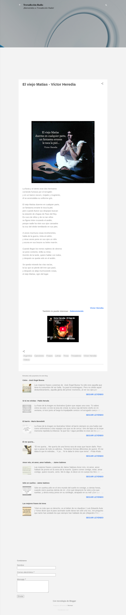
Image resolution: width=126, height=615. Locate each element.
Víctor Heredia (96, 308)
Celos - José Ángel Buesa (33, 380)
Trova (65, 356)
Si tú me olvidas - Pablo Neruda (36, 401)
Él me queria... (29, 442)
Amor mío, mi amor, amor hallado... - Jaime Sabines (44, 462)
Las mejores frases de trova (34, 504)
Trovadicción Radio (33, 4)
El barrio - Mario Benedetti (34, 421)
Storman (70, 605)
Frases (49, 356)
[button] (102, 83)
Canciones (39, 356)
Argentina (27, 356)
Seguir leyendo (94, 394)
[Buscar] (106, 5)
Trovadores (76, 356)
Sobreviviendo (76, 311)
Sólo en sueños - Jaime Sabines (36, 483)
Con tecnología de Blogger (64, 601)
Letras (58, 356)
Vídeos (26, 360)
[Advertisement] (63, 46)
